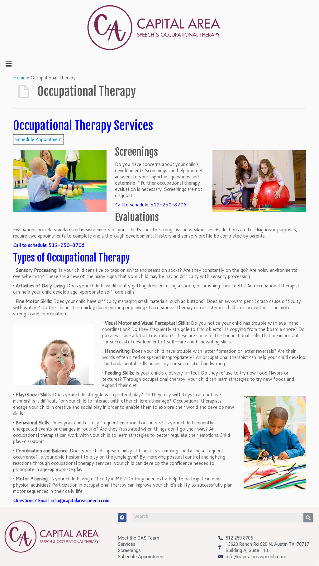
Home (19, 77)
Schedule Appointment (38, 139)
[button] (159, 64)
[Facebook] (122, 517)
